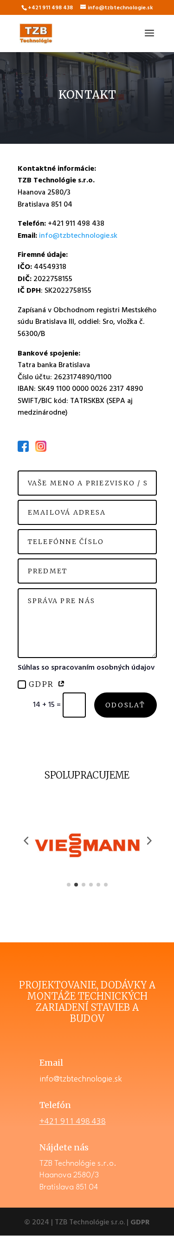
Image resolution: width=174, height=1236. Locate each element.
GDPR (43, 684)
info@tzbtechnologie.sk (78, 236)
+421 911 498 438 (72, 1121)
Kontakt (87, 95)
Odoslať (125, 705)
